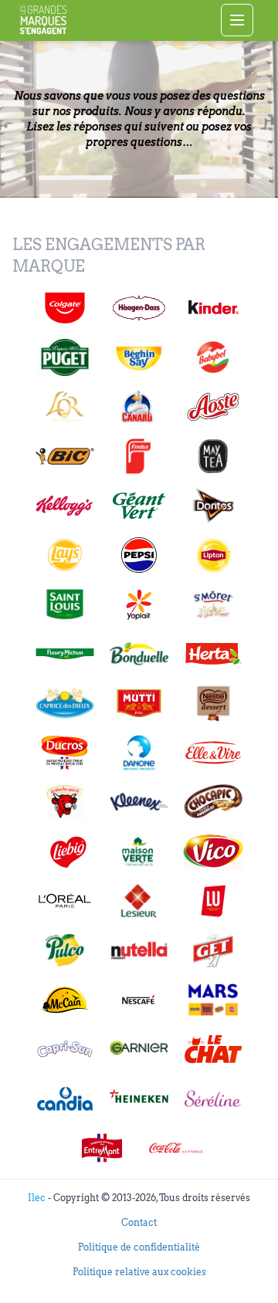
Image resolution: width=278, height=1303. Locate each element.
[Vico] (213, 851)
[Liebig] (65, 851)
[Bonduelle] (139, 653)
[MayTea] (213, 456)
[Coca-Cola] (176, 1147)
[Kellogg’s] (65, 505)
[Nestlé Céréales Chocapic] (213, 802)
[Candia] (65, 1098)
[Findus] (139, 456)
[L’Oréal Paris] (65, 900)
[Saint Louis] (65, 604)
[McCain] (65, 999)
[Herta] (213, 653)
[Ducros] (65, 752)
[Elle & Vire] (213, 752)
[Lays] (65, 555)
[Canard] (139, 406)
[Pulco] (65, 950)
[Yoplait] (139, 604)
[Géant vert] (139, 505)
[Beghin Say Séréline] (213, 1098)
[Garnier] (139, 1049)
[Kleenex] (139, 802)
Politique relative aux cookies (139, 1272)
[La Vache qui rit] (65, 802)
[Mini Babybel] (213, 357)
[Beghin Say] (139, 357)
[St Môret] (213, 604)
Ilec (38, 1197)
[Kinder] (213, 308)
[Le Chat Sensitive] (213, 1049)
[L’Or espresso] (65, 406)
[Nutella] (139, 950)
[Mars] (213, 999)
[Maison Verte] (139, 851)
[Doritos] (213, 505)
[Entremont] (102, 1147)
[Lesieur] (139, 900)
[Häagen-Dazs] (139, 308)
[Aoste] (213, 406)
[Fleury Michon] (65, 653)
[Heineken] (139, 1098)
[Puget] (65, 357)
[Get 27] (213, 950)
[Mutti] (139, 703)
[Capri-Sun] (65, 1049)
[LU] (213, 900)
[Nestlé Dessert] (213, 703)
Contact (139, 1222)
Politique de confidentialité (139, 1247)
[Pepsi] (139, 555)
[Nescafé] (139, 999)
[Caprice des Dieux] (65, 703)
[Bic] (65, 456)
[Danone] (139, 752)
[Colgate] (65, 308)
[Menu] (237, 20)
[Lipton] (213, 555)
